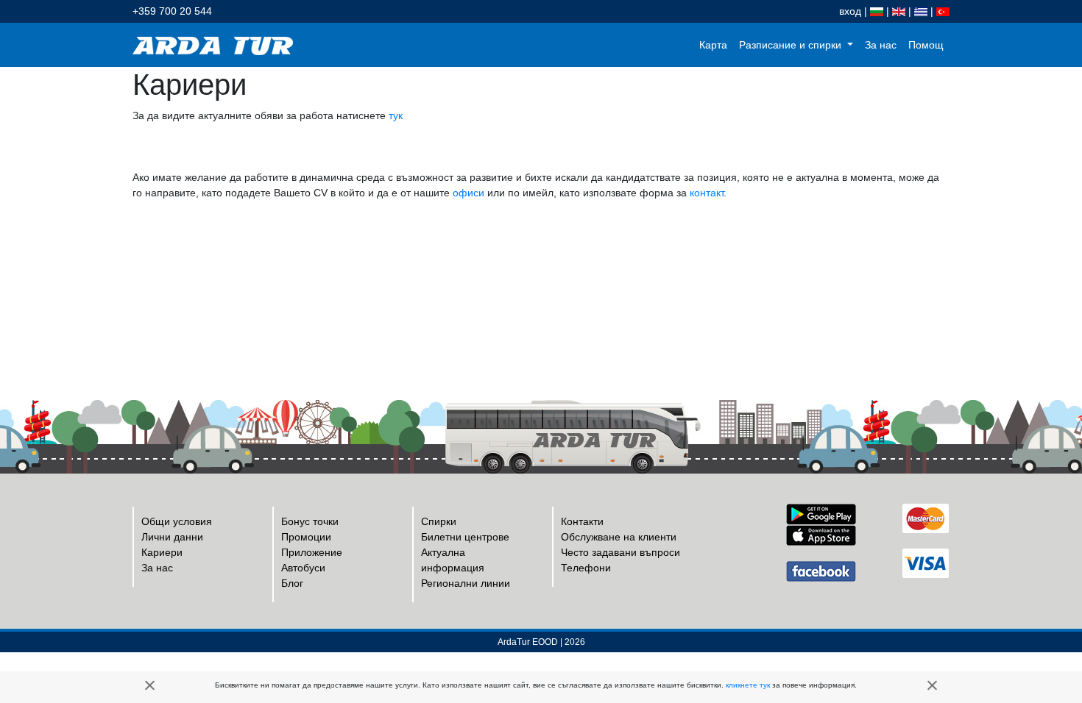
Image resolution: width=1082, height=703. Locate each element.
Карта (713, 45)
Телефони (586, 568)
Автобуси (303, 568)
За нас (881, 45)
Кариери (162, 552)
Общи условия (176, 521)
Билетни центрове (465, 537)
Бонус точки (310, 521)
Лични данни (172, 537)
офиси (468, 193)
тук (396, 115)
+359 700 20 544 (172, 11)
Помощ (926, 45)
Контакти (582, 521)
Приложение (311, 552)
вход (850, 11)
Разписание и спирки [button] (791, 45)
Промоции (306, 537)
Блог (292, 583)
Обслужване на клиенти (618, 537)
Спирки (438, 521)
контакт (707, 193)
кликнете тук (748, 685)
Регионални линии (465, 583)
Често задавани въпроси (620, 552)
